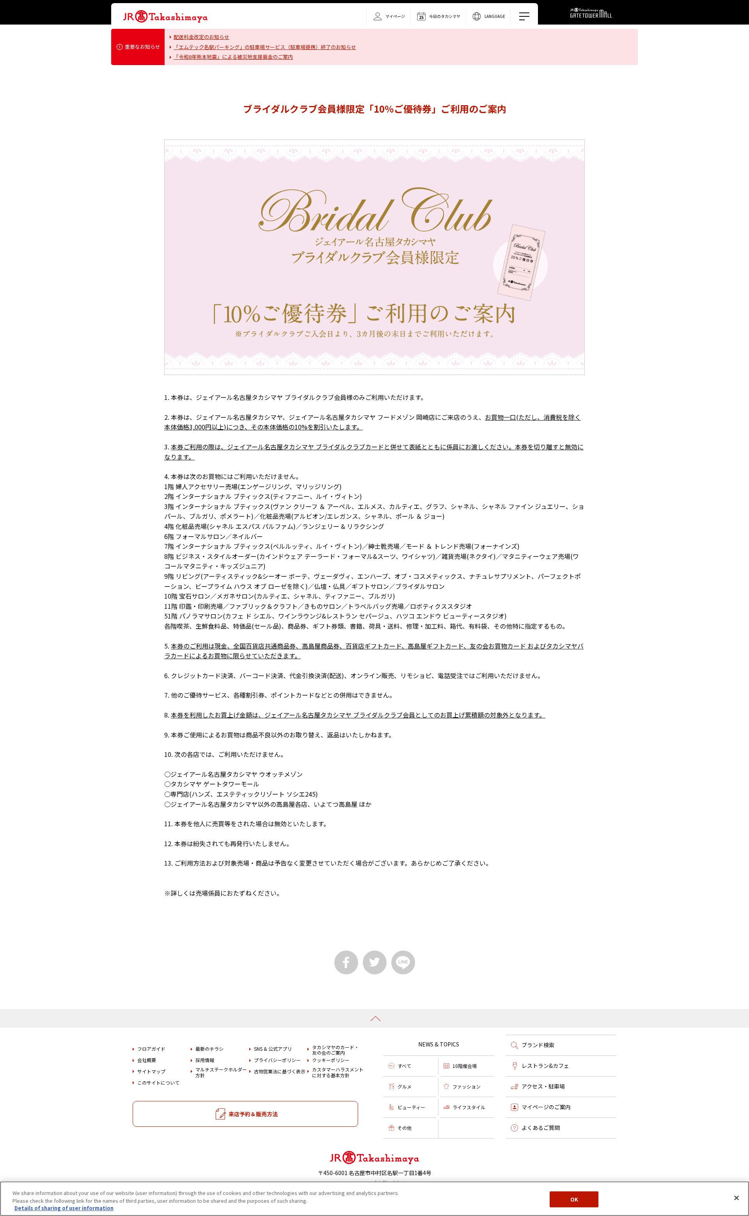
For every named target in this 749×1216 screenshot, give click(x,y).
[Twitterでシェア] (375, 962)
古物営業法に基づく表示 (279, 1071)
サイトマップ (151, 1071)
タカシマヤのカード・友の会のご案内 (335, 1050)
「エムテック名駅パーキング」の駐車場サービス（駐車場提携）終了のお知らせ (265, 47)
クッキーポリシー (331, 1060)
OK (574, 1199)
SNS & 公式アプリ (273, 1049)
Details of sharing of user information (64, 1208)
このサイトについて (158, 1082)
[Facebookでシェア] (346, 962)
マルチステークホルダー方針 (221, 1072)
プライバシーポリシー (277, 1060)
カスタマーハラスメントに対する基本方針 (338, 1072)
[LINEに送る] (403, 962)
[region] (374, 1198)
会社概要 (146, 1060)
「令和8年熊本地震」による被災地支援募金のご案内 (233, 56)
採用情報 (204, 1060)
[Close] (736, 1197)
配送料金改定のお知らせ (201, 37)
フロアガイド (151, 1049)
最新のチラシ (209, 1049)
